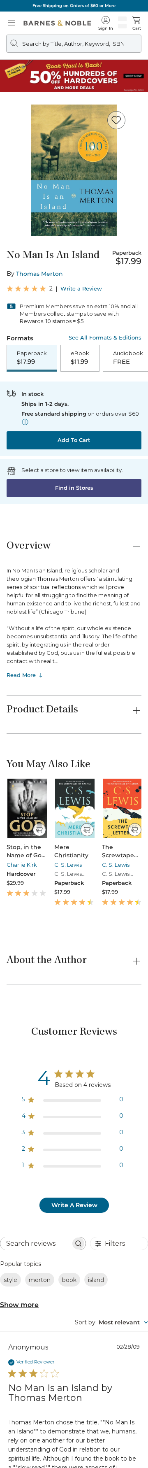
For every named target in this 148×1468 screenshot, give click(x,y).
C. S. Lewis (68, 864)
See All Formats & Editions (105, 338)
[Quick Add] (39, 829)
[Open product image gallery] (74, 170)
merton (40, 1280)
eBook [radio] (80, 357)
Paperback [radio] (32, 357)
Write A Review (74, 1205)
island (96, 1280)
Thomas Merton (39, 273)
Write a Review (81, 289)
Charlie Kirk (22, 864)
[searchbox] (35, 1243)
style (10, 1280)
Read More (21, 675)
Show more (19, 1305)
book (69, 1280)
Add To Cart (74, 440)
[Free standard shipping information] (25, 422)
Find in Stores (74, 487)
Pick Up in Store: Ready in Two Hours (74, 5)
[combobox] (111, 1322)
